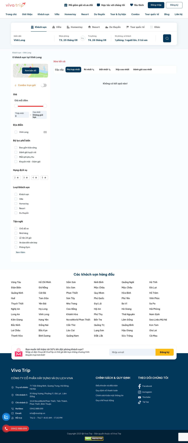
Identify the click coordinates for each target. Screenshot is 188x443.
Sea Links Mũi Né (158, 319)
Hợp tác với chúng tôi (113, 5)
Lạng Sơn (99, 330)
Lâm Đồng (127, 319)
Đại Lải (98, 303)
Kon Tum (154, 325)
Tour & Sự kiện (118, 14)
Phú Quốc (99, 298)
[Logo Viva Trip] (16, 7)
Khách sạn (43, 14)
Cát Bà (42, 292)
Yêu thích (139, 5)
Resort (85, 14)
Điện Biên (16, 287)
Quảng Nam (72, 335)
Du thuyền (99, 14)
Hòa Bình (126, 292)
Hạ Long (43, 309)
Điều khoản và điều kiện (107, 385)
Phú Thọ (98, 314)
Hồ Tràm (153, 292)
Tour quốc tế (152, 14)
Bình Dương (44, 335)
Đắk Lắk (98, 335)
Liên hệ (178, 14)
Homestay (70, 14)
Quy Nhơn (99, 292)
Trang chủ (11, 14)
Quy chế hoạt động (105, 400)
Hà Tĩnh (153, 282)
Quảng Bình (128, 325)
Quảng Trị (99, 325)
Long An (15, 314)
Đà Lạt (153, 287)
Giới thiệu (27, 14)
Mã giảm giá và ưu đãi (81, 5)
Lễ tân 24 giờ (25, 238)
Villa (57, 14)
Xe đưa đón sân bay (28, 243)
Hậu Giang (127, 330)
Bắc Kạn (43, 330)
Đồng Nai (43, 325)
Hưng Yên (43, 319)
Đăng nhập (156, 5)
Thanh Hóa (17, 335)
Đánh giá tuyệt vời (27, 152)
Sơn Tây (70, 298)
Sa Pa (152, 303)
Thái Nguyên (128, 314)
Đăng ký (174, 5)
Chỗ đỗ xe (24, 229)
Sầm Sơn (71, 282)
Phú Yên (126, 298)
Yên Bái (42, 303)
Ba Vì (124, 303)
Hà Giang (126, 309)
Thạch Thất (17, 303)
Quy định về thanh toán (107, 390)
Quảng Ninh (17, 292)
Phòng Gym (24, 247)
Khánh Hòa (72, 314)
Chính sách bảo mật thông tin (109, 395)
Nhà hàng (23, 233)
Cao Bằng (71, 309)
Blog (166, 14)
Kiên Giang (17, 319)
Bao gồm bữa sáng (28, 148)
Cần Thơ (70, 325)
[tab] (39, 27)
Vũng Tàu (16, 282)
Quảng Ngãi (128, 282)
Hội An (97, 309)
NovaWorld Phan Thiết (78, 319)
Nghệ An (15, 309)
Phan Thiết (72, 292)
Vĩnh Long (33, 132)
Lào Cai (70, 330)
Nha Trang (71, 303)
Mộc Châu (99, 287)
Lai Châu (15, 330)
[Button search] (167, 38)
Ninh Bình (98, 282)
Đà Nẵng (43, 287)
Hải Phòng (154, 309)
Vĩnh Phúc (154, 298)
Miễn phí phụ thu (26, 157)
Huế (13, 298)
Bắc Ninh (15, 325)
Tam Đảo (44, 298)
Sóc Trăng (127, 335)
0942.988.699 (36, 408)
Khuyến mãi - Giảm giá (29, 162)
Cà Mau (153, 335)
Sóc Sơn (70, 287)
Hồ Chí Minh (45, 282)
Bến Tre (98, 319)
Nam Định (154, 314)
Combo (135, 14)
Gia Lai (153, 330)
